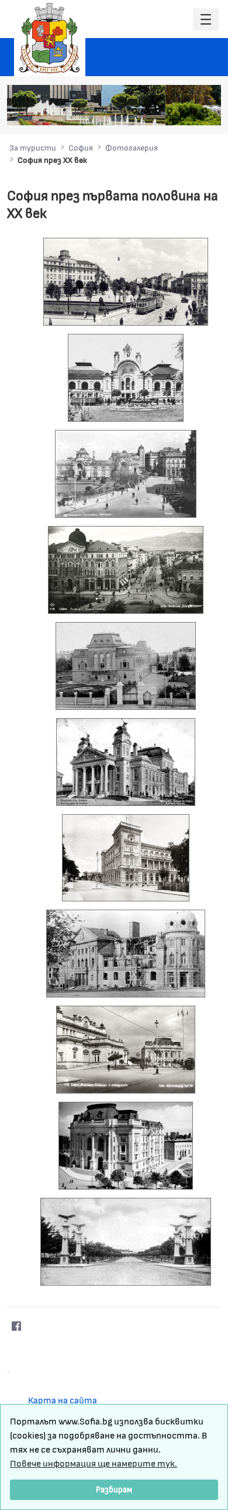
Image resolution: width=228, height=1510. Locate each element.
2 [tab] (146, 111)
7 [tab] (205, 111)
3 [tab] (158, 111)
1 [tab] (134, 111)
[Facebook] (16, 1326)
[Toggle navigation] (206, 19)
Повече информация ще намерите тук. (93, 1462)
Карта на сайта (62, 1399)
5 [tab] (181, 111)
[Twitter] (39, 1326)
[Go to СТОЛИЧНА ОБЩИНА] (49, 38)
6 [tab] (193, 111)
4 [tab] (169, 111)
